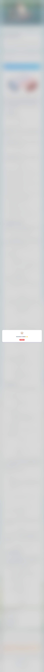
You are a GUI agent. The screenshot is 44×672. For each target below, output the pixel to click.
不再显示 (22, 339)
